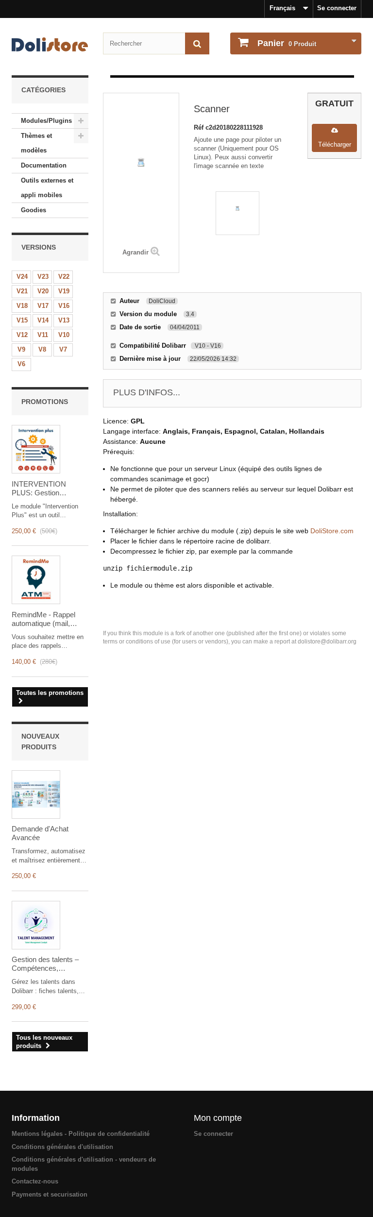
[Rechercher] (197, 43)
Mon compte (218, 1118)
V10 (63, 334)
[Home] (50, 44)
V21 (22, 291)
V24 (22, 276)
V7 (63, 349)
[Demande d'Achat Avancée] (36, 794)
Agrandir (135, 252)
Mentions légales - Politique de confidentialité (81, 1133)
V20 (43, 291)
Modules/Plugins (46, 120)
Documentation (44, 165)
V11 (42, 334)
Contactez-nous (35, 1181)
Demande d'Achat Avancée (40, 833)
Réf (199, 127)
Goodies (33, 210)
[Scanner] (237, 213)
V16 (63, 305)
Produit (286, 43)
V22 (63, 276)
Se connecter (336, 8)
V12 (22, 334)
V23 (43, 276)
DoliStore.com (332, 531)
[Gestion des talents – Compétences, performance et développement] (36, 925)
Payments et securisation (49, 1194)
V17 (43, 305)
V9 (21, 349)
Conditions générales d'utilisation (62, 1146)
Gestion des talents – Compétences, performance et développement (45, 964)
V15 (22, 320)
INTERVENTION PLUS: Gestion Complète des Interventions (39, 488)
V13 (63, 320)
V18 (22, 305)
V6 (21, 364)
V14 (43, 320)
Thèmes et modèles (36, 143)
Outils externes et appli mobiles (47, 188)
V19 (63, 291)
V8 (42, 349)
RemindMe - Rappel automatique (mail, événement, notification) (49, 619)
